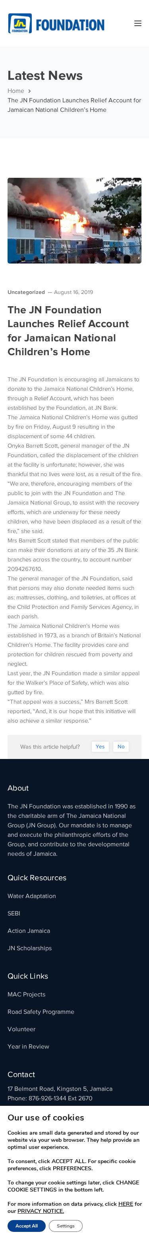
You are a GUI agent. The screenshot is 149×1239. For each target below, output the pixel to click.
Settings (66, 1226)
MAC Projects (26, 994)
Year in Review (28, 1046)
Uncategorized (26, 292)
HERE (125, 1204)
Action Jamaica (29, 930)
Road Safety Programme (41, 1011)
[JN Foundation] (57, 23)
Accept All (26, 1226)
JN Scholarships (30, 948)
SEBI (14, 913)
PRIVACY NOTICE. (40, 1211)
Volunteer (21, 1029)
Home (16, 90)
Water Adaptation (32, 896)
